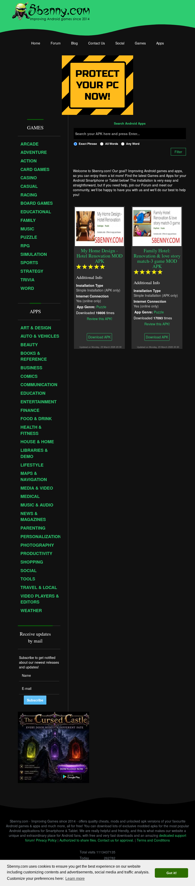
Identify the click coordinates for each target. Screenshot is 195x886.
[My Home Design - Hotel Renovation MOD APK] (99, 226)
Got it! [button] (171, 873)
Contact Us (96, 43)
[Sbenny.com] (51, 10)
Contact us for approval (115, 840)
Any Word (132, 143)
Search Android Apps (130, 124)
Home (35, 43)
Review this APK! (99, 318)
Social (119, 43)
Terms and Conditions (153, 840)
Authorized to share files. (78, 840)
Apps (160, 43)
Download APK (99, 337)
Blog (74, 43)
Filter (178, 151)
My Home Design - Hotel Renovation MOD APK (99, 255)
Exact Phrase (88, 143)
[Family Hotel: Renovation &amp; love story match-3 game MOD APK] (156, 226)
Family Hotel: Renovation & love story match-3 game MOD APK (156, 258)
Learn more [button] (75, 878)
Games (140, 43)
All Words (111, 143)
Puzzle (101, 306)
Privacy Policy (46, 840)
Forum (56, 43)
